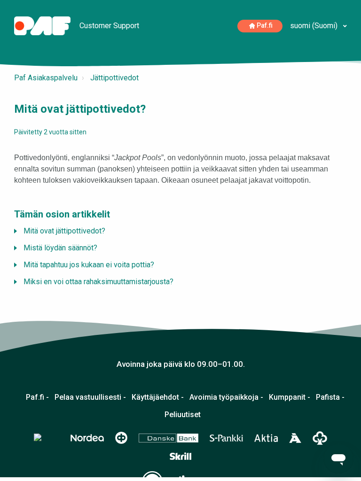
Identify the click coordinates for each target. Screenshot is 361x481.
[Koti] (43, 25)
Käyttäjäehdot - (158, 397)
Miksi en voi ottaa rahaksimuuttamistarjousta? (98, 281)
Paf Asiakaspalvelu (46, 77)
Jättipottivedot (114, 77)
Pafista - (330, 397)
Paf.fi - (37, 397)
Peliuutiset (183, 415)
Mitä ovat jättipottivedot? (64, 230)
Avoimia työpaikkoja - (226, 397)
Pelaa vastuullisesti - (90, 397)
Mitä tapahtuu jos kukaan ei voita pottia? (89, 264)
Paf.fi (265, 26)
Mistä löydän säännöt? (60, 247)
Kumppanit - (289, 397)
